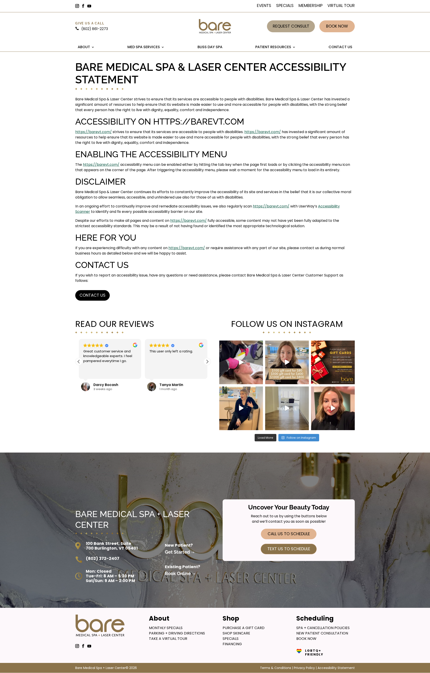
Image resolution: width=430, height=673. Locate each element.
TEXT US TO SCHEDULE (288, 549)
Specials (285, 6)
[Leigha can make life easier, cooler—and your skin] (241, 408)
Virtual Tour (341, 6)
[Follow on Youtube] (91, 6)
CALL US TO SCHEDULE (289, 534)
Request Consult (291, 26)
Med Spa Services (143, 47)
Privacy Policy (304, 668)
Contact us (92, 295)
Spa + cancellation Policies (323, 627)
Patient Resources (273, 47)
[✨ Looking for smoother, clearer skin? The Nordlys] (241, 362)
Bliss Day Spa (210, 47)
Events (264, 6)
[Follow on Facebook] (85, 6)
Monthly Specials (166, 627)
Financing (232, 644)
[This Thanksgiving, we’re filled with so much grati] (287, 408)
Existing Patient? (182, 566)
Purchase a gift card (243, 627)
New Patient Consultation (322, 633)
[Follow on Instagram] (79, 6)
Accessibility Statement (336, 668)
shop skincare (236, 633)
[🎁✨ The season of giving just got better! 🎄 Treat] (333, 362)
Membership (310, 6)
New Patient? (179, 545)
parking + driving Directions (177, 633)
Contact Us (340, 47)
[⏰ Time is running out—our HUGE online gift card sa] (287, 362)
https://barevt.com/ (93, 131)
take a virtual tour (168, 638)
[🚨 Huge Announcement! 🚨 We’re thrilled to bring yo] (333, 408)
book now (306, 638)
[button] (207, 361)
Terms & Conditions (275, 668)
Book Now (337, 26)
